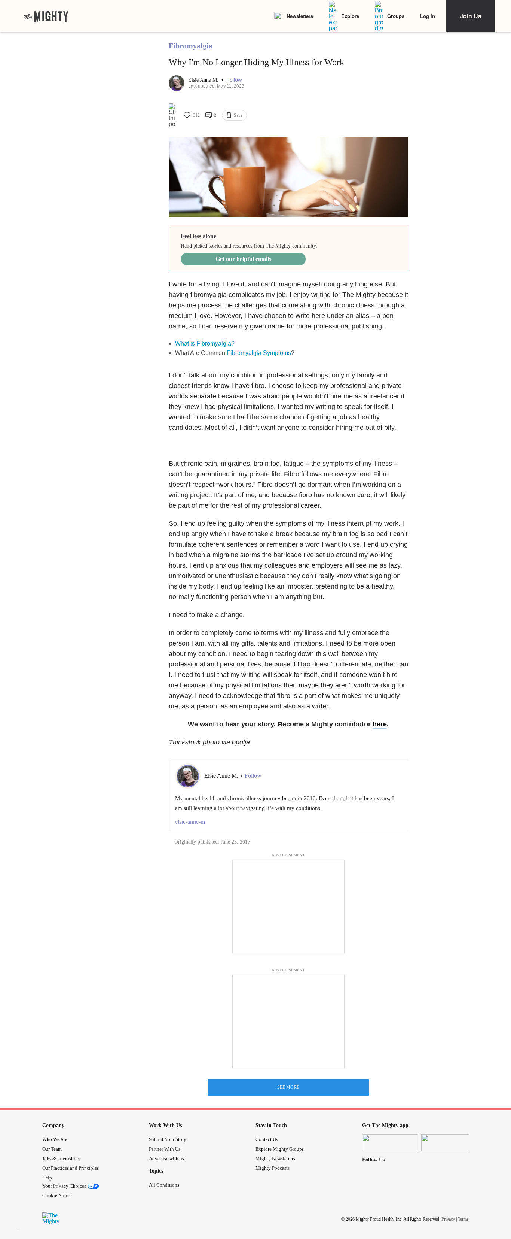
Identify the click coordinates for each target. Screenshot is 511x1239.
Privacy (448, 1219)
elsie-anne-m (190, 822)
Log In (427, 15)
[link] (46, 16)
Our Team (52, 1149)
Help (47, 1178)
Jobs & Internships (61, 1158)
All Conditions (164, 1185)
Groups (395, 15)
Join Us (470, 16)
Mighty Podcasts (273, 1168)
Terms (463, 1219)
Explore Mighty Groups (280, 1149)
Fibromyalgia (190, 46)
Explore (350, 15)
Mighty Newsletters (275, 1158)
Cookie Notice (57, 1195)
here (380, 724)
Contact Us (267, 1139)
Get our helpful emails (243, 259)
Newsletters (300, 15)
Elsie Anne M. (204, 80)
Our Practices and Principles (70, 1168)
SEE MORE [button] (288, 1087)
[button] (234, 80)
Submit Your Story (167, 1139)
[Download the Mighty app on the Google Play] (449, 1142)
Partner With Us (164, 1149)
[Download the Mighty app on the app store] (390, 1142)
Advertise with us (166, 1158)
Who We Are (54, 1139)
